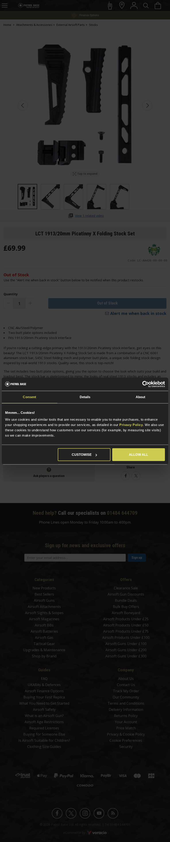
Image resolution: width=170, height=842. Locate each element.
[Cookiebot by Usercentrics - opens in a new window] (145, 384)
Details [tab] (85, 397)
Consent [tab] (29, 397)
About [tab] (140, 397)
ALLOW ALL (138, 454)
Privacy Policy (131, 425)
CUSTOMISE (82, 454)
